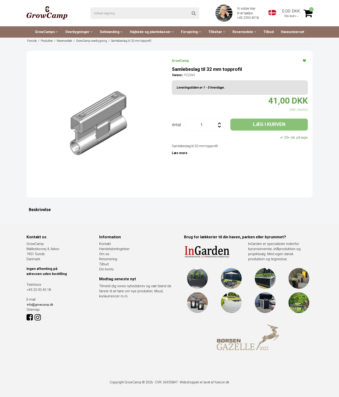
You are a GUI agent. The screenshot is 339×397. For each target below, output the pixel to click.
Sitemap (33, 309)
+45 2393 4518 (248, 18)
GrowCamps (45, 32)
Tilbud (268, 32)
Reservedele (243, 32)
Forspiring (190, 32)
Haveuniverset (292, 32)
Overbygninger (77, 32)
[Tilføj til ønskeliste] (304, 60)
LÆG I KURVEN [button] (269, 124)
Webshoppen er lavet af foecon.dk (204, 382)
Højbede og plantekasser (151, 32)
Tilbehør (215, 32)
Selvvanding (110, 32)
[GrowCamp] (47, 12)
